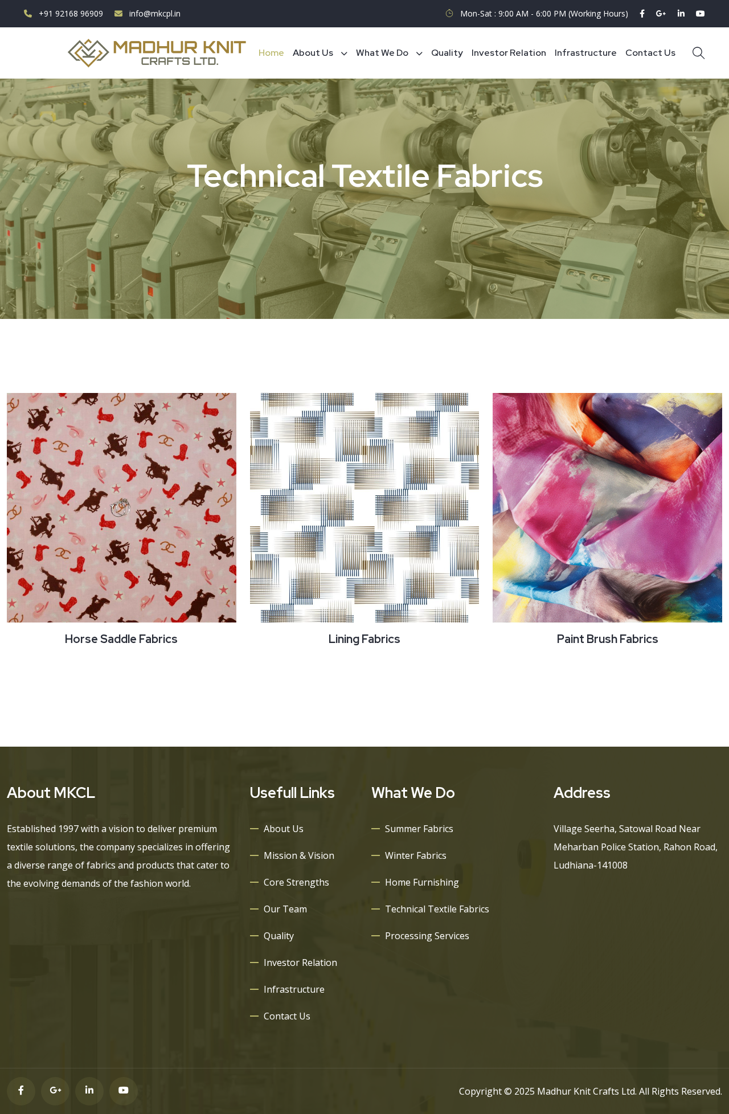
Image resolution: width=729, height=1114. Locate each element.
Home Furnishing (422, 882)
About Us (313, 53)
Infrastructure (586, 53)
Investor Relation (509, 53)
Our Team (285, 909)
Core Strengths (296, 882)
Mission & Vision (299, 855)
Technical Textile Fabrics (437, 909)
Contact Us (650, 53)
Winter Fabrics (416, 855)
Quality (447, 53)
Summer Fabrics (419, 828)
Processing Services (427, 935)
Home (271, 53)
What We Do (382, 53)
